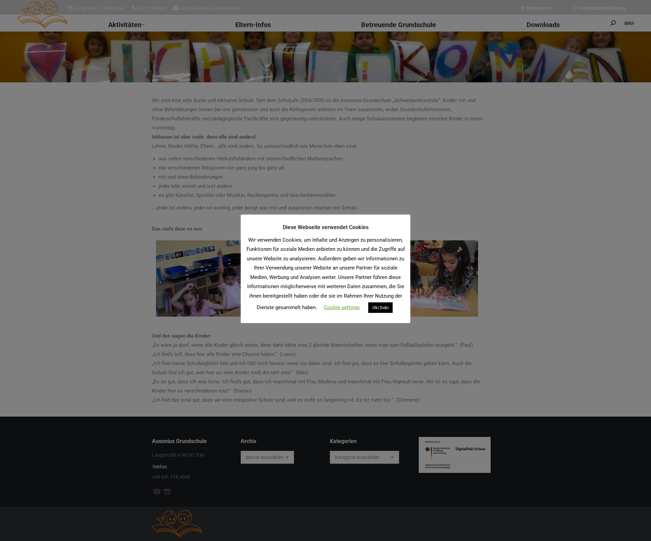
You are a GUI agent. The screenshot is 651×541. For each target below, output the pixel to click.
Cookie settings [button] (342, 307)
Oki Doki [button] (380, 307)
